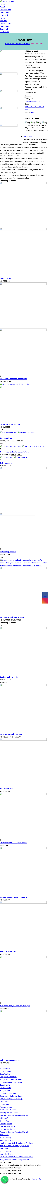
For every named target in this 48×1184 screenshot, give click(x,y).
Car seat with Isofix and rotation (14, 452)
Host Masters (37, 1179)
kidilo (32, 112)
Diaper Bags (5, 1104)
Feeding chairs (6, 1107)
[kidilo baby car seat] (8, 74)
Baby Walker (5, 1074)
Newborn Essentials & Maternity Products (16, 1143)
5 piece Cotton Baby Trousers (13, 897)
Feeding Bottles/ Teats (9, 1112)
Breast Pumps (5, 1071)
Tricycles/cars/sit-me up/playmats (14, 1146)
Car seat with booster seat (12, 617)
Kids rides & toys (6, 1140)
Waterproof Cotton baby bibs (13, 843)
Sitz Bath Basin (6, 788)
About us (3, 7)
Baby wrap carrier (8, 552)
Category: (29, 98)
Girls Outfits (5, 1101)
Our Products (5, 10)
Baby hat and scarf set (10, 1060)
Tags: (27, 104)
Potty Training (5, 1137)
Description (27, 136)
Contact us (4, 12)
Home (2, 4)
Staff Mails (4, 15)
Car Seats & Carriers (20, 43)
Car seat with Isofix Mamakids (13, 379)
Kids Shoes (4, 1135)
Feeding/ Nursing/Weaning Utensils (14, 1115)
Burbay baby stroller (9, 677)
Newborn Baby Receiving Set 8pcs (15, 1006)
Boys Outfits (5, 1068)
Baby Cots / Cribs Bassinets (11, 1079)
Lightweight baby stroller (11, 734)
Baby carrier (5, 278)
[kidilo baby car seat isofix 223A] (8, 109)
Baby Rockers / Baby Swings (11, 1082)
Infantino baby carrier (10, 424)
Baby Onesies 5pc (8, 951)
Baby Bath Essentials (8, 1077)
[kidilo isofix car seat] (8, 126)
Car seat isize (6, 438)
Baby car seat (6, 463)
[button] (4, 1179)
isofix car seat (30, 107)
